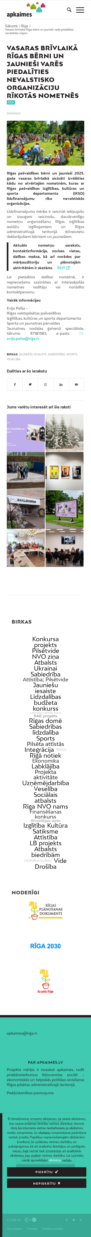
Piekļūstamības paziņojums (30, 1093)
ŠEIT (61, 268)
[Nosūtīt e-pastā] (76, 384)
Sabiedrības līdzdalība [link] (45, 729)
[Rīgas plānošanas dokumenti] (45, 910)
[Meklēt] (66, 9)
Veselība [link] (45, 789)
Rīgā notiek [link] (45, 755)
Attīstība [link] (45, 837)
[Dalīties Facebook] (14, 384)
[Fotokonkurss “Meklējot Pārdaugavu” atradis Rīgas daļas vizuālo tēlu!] (65, 471)
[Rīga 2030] (45, 945)
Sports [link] (45, 738)
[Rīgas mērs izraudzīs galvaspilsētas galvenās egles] (65, 433)
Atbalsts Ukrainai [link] (45, 665)
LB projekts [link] (46, 843)
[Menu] (77, 9)
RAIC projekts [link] (45, 716)
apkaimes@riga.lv (22, 1033)
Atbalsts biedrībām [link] (45, 852)
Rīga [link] (29, 806)
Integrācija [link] (39, 749)
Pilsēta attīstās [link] (45, 744)
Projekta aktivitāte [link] (45, 774)
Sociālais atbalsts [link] (46, 797)
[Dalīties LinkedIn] (61, 384)
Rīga (11, 102)
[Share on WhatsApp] (45, 384)
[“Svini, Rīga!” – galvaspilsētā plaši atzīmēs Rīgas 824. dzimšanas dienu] (65, 509)
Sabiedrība (56, 354)
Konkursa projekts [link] (45, 642)
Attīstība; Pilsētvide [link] (45, 679)
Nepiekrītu (44, 1183)
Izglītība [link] (34, 825)
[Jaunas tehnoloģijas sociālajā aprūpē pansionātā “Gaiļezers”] (26, 509)
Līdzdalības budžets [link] (38, 860)
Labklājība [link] (46, 766)
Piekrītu (44, 1172)
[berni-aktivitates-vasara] (45, 143)
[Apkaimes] (26, 9)
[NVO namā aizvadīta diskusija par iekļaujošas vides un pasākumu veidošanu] (65, 548)
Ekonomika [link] (45, 760)
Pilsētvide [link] (45, 651)
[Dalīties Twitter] (30, 384)
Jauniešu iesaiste (33, 354)
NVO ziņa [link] (45, 656)
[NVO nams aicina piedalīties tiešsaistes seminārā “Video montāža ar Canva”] (26, 433)
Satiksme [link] (45, 831)
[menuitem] (66, 9)
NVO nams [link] (52, 806)
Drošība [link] (45, 866)
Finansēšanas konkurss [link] (46, 814)
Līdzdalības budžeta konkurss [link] (45, 702)
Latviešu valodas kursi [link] (45, 712)
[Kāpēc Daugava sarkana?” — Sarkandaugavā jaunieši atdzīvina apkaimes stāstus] (26, 471)
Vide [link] (60, 861)
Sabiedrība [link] (45, 674)
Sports (71, 354)
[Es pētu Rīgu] (45, 981)
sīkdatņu (55, 1160)
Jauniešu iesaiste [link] (45, 688)
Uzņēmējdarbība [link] (45, 783)
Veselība (14, 359)
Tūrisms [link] (61, 749)
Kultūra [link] (57, 825)
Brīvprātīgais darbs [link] (45, 820)
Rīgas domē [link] (45, 721)
